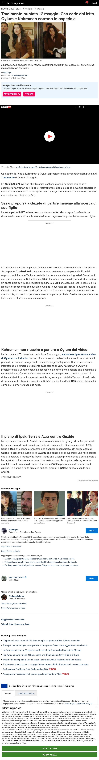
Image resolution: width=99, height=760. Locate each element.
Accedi (94, 3)
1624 (54, 714)
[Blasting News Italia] (15, 3)
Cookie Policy (21, 743)
